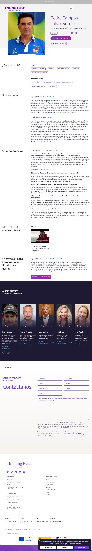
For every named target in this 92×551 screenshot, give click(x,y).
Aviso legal (8, 529)
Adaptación (35, 82)
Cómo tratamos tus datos (63, 432)
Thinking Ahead (50, 482)
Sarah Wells (61, 331)
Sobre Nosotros (50, 489)
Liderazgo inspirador (38, 86)
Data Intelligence (12, 502)
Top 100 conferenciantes (14, 482)
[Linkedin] (20, 472)
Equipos (51, 68)
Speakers (9, 479)
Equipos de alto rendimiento (64, 82)
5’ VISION (10, 484)
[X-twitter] (8, 472)
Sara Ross (42, 331)
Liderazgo (76, 68)
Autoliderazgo (47, 82)
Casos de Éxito (50, 484)
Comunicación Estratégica (14, 500)
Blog (47, 479)
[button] (3, 352)
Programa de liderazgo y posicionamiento (13, 508)
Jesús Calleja (25, 331)
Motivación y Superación (39, 72)
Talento (48, 492)
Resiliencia (52, 86)
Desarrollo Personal (38, 68)
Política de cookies (34, 529)
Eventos (48, 487)
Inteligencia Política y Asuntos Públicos (15, 496)
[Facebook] (16, 472)
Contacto (48, 494)
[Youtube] (24, 472)
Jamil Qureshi (80, 331)
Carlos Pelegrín (8, 331)
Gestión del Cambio (63, 68)
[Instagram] (12, 472)
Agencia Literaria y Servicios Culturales (15, 487)
